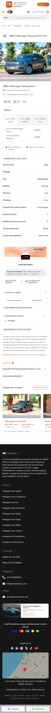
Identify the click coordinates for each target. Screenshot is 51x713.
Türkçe (42, 695)
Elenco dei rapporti (15, 300)
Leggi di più (7, 363)
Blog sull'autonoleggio (12, 562)
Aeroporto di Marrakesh (12, 542)
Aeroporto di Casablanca (13, 536)
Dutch (28, 695)
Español (14, 698)
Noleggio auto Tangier (12, 530)
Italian (28, 698)
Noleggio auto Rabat (11, 525)
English (7, 695)
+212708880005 (14, 577)
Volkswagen (43, 179)
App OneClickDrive (20, 3)
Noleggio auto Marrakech (13, 508)
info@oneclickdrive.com (16, 583)
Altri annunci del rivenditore (10, 281)
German (35, 698)
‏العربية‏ (14, 695)
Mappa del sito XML (11, 557)
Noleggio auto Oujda (11, 519)
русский (35, 695)
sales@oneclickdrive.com (17, 597)
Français (21, 695)
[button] (3, 12)
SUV (46, 164)
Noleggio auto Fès (10, 502)
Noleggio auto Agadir (11, 491)
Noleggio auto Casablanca (14, 496)
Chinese (22, 698)
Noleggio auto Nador (11, 513)
